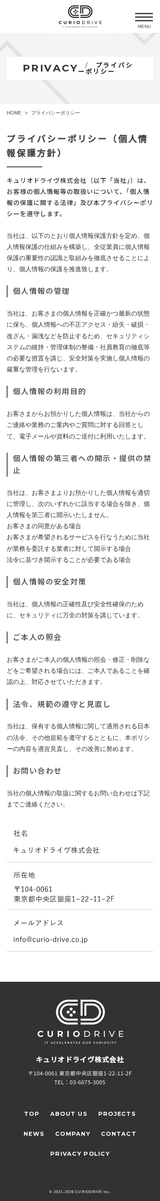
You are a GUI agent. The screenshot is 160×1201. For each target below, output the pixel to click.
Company (72, 1133)
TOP (32, 1113)
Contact (118, 1133)
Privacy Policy (80, 1153)
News (34, 1133)
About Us (69, 1113)
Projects (117, 1113)
